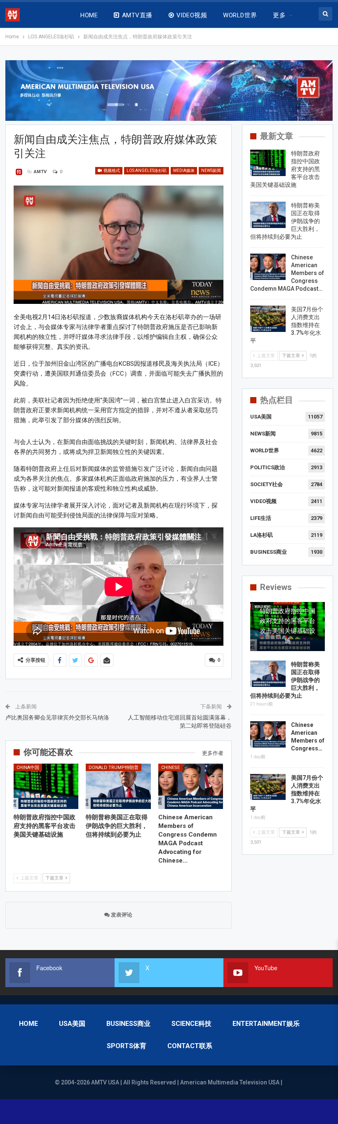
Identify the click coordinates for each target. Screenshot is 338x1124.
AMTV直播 (137, 15)
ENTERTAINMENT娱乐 (266, 1024)
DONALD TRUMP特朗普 (113, 767)
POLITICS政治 (267, 467)
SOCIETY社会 (266, 484)
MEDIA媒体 (184, 170)
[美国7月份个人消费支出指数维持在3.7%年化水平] (268, 319)
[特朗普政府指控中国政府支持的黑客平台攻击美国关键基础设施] (46, 786)
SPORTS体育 (126, 1046)
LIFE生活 (260, 518)
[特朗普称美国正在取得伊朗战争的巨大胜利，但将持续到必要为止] (118, 786)
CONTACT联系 (189, 1046)
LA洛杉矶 (261, 535)
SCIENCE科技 (191, 1024)
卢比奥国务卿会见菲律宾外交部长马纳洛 (57, 717)
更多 (279, 15)
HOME (89, 15)
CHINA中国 (27, 767)
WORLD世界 (240, 15)
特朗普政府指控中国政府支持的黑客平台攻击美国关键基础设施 (287, 625)
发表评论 (121, 915)
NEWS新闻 (211, 170)
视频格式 (111, 170)
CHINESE (170, 767)
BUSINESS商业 (268, 552)
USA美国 (261, 417)
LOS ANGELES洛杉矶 (147, 170)
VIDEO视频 (191, 15)
